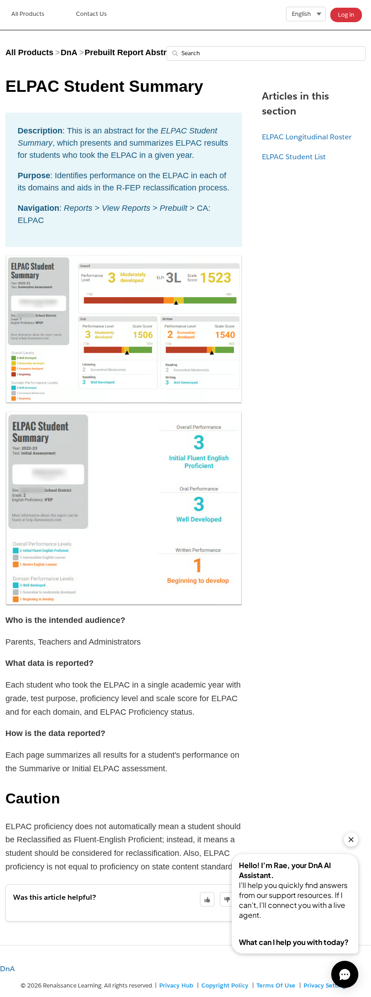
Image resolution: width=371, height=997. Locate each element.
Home (28, 15)
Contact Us (91, 14)
